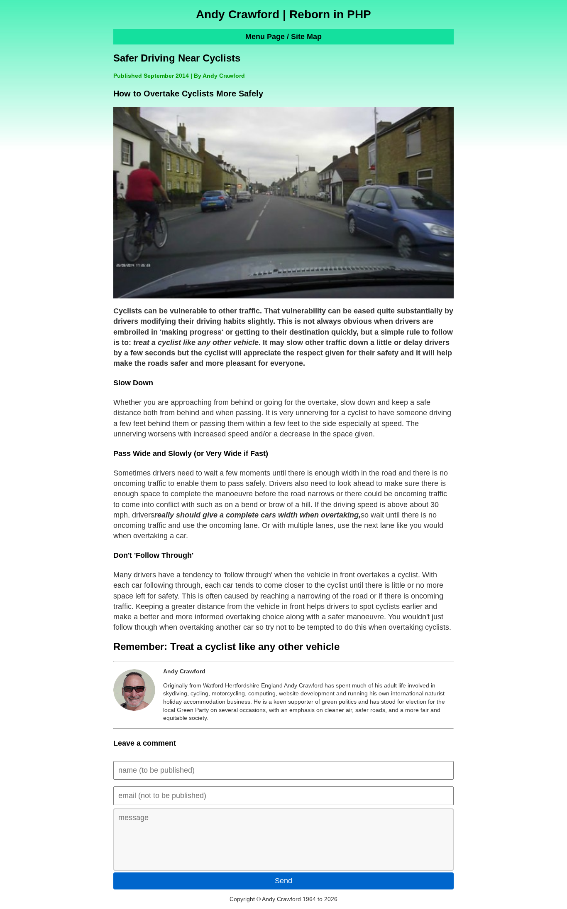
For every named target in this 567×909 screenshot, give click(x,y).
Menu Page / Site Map (283, 36)
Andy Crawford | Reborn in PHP (283, 14)
